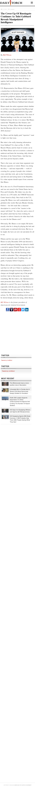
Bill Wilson (7, 55)
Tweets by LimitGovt (6, 360)
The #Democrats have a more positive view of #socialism (19, 384)
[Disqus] (17, 333)
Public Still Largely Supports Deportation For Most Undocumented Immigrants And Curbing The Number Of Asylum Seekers (20, 401)
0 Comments (12, 9)
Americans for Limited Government (22, 785)
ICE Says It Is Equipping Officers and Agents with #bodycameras (20, 411)
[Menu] (31, 2)
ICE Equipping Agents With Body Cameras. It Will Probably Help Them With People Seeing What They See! (20, 419)
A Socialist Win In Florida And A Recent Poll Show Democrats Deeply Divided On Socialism (20, 391)
